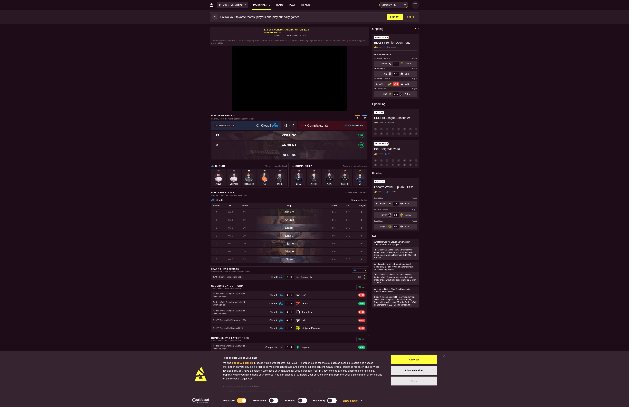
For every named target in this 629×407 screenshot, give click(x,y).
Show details (350, 400)
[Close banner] (444, 356)
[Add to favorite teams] (258, 125)
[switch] (273, 400)
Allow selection (414, 370)
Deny (414, 381)
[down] (364, 277)
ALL (417, 28)
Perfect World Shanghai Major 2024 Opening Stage (286, 31)
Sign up (394, 17)
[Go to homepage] (212, 5)
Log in (410, 17)
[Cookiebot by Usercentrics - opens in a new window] (200, 400)
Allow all (414, 359)
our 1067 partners (243, 362)
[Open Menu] (415, 5)
